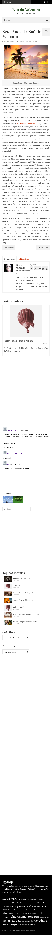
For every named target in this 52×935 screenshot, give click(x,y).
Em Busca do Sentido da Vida (28, 123)
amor (12, 898)
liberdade (12, 910)
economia (26, 903)
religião (35, 916)
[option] (26, 331)
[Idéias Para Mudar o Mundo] (26, 321)
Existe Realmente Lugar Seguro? (25, 592)
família (40, 902)
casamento (25, 899)
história (30, 906)
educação (33, 902)
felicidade (5, 906)
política (22, 913)
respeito (42, 917)
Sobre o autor (9, 259)
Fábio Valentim (10, 41)
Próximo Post (43, 247)
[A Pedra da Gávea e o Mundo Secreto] (7, 499)
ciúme (35, 899)
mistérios (34, 910)
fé (15, 906)
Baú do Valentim (26, 9)
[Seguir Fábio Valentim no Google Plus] (39, 268)
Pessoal (31, 41)
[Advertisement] (26, 541)
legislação (5, 910)
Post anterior (8, 247)
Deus (21, 903)
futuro (12, 906)
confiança (40, 899)
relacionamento (20, 916)
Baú (27, 41)
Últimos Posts (24, 259)
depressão (14, 902)
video (33, 924)
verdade (24, 924)
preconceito (28, 913)
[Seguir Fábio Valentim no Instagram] (46, 268)
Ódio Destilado (19, 607)
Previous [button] (4, 332)
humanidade (37, 906)
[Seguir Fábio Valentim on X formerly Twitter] (35, 268)
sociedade (40, 920)
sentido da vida (11, 920)
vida (28, 924)
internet (44, 906)
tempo (19, 924)
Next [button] (47, 332)
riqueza (47, 917)
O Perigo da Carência (21, 578)
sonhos (5, 924)
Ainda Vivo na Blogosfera (23, 600)
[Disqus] (26, 394)
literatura (18, 910)
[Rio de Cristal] (18, 499)
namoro (40, 910)
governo (21, 906)
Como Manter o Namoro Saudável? (26, 614)
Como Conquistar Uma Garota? (25, 621)
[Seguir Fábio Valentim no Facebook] (31, 268)
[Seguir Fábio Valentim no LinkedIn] (43, 268)
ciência (31, 899)
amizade (5, 899)
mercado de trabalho (26, 910)
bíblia (18, 899)
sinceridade (29, 921)
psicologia (35, 913)
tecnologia (12, 924)
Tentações (17, 585)
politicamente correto (10, 913)
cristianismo (5, 903)
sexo (23, 921)
